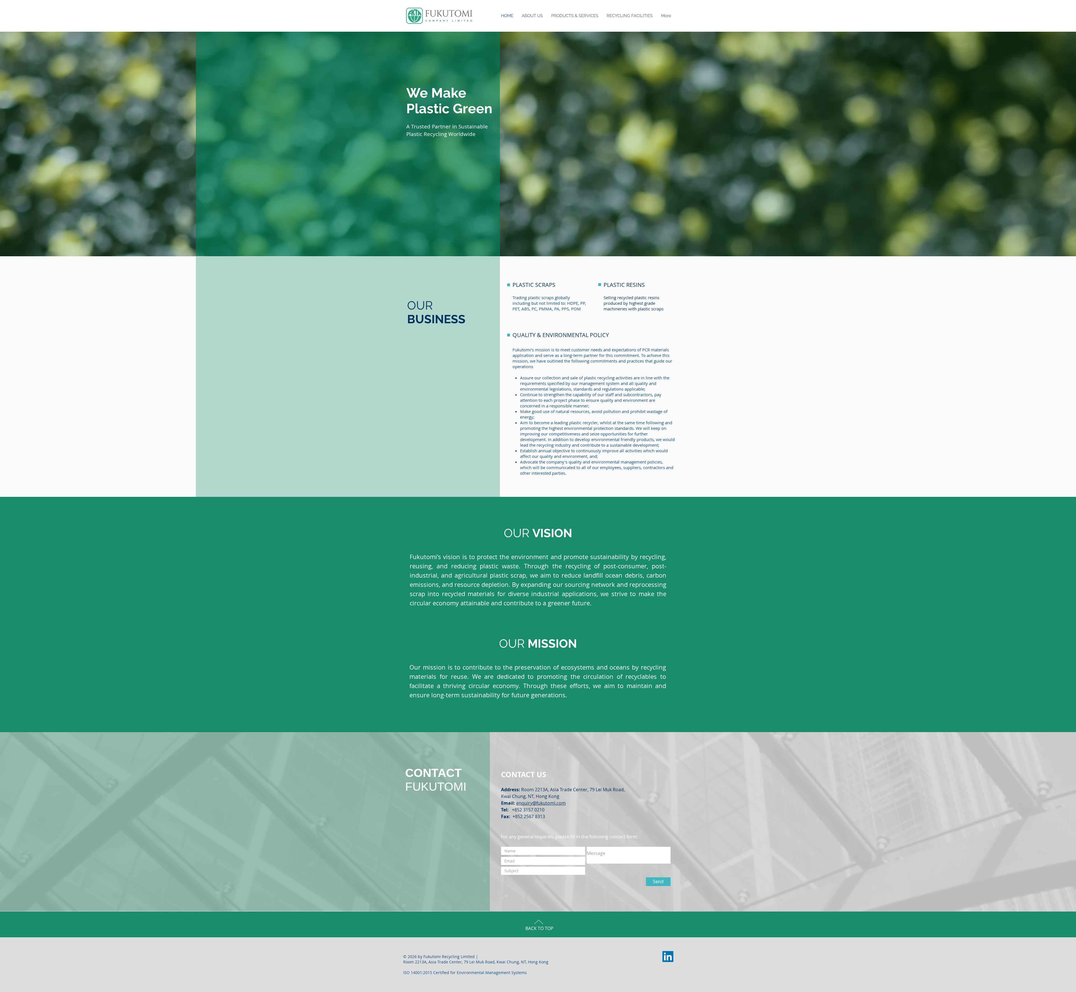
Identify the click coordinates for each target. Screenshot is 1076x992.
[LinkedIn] (667, 956)
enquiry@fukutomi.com (541, 803)
